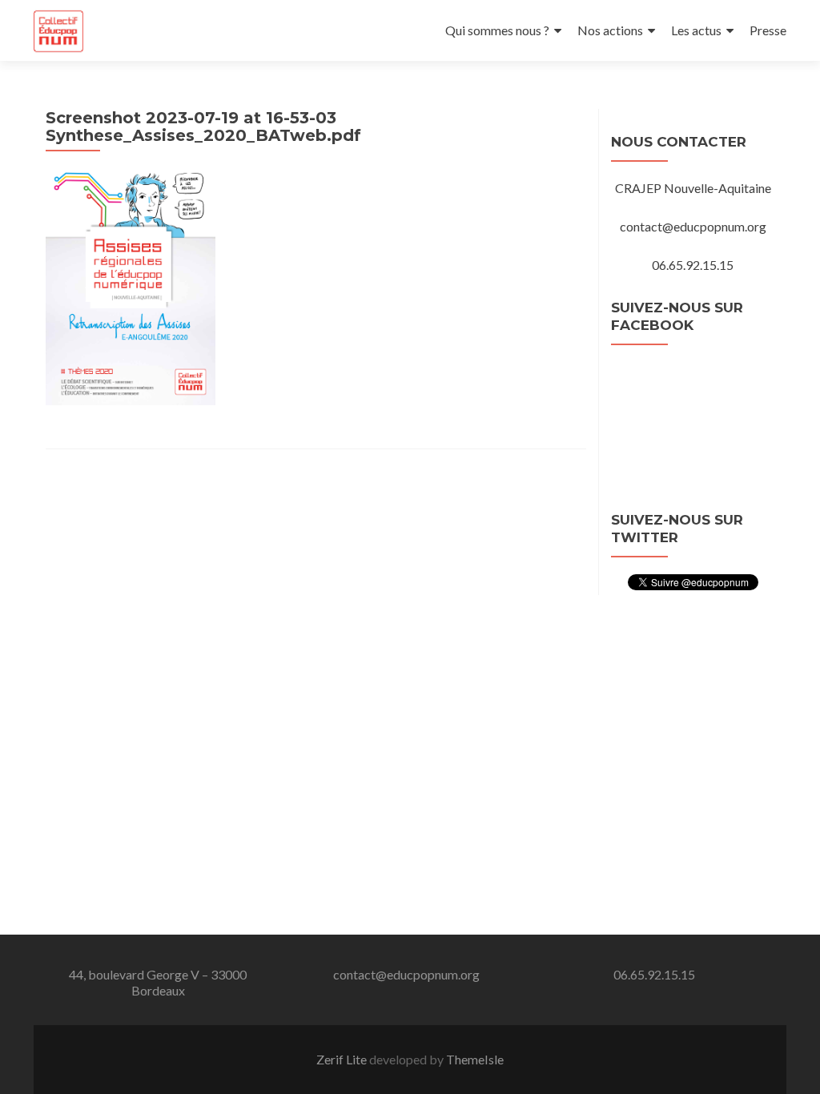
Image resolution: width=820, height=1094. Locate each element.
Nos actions (610, 30)
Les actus (696, 30)
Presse (768, 30)
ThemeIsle (475, 1059)
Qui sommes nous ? (497, 30)
